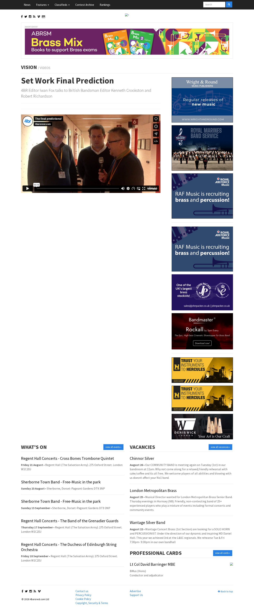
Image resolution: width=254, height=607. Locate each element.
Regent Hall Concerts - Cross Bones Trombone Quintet (67, 458)
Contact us (81, 591)
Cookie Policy (83, 599)
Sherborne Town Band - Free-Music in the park (61, 482)
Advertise (135, 591)
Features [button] (41, 5)
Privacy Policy (83, 595)
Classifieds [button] (61, 5)
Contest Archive (84, 5)
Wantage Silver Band (147, 522)
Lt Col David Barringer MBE (152, 564)
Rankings (105, 5)
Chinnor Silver (142, 458)
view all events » (113, 447)
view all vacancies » (220, 447)
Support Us (136, 595)
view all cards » (222, 553)
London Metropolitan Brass (153, 490)
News (27, 5)
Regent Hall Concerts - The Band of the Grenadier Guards (69, 520)
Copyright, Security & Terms (91, 603)
